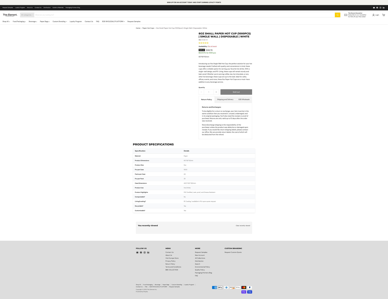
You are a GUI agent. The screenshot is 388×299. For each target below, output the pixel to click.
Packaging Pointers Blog (73, 7)
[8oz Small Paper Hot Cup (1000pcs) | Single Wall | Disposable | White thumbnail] (154, 38)
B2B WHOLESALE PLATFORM (113, 21)
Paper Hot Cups (148, 28)
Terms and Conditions (173, 267)
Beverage (32, 21)
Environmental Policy (202, 267)
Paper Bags (44, 21)
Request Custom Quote (233, 252)
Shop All (6, 21)
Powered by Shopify (142, 291)
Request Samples (8, 7)
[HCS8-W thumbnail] (142, 38)
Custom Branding (59, 21)
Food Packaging (19, 21)
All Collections (200, 258)
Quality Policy (200, 270)
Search (197, 264)
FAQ (97, 21)
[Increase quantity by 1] (216, 92)
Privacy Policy (170, 261)
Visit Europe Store (172, 258)
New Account (200, 255)
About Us (30, 7)
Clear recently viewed (243, 225)
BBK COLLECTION (172, 270)
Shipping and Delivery (225, 99)
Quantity (202, 87)
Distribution (47, 7)
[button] (204, 43)
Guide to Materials (58, 7)
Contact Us (38, 7)
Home (138, 28)
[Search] (337, 15)
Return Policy (206, 99)
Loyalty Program (20, 7)
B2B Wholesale (244, 99)
